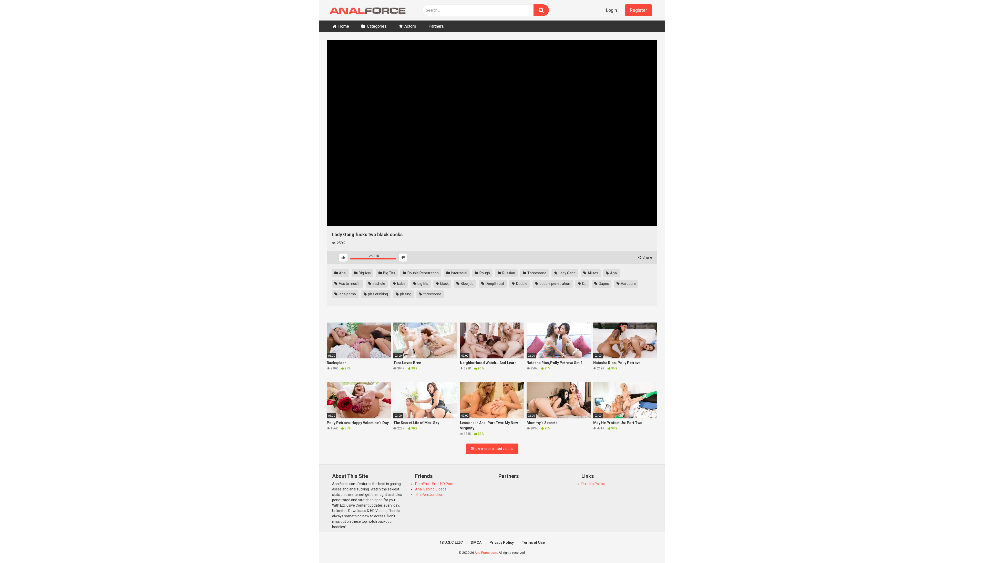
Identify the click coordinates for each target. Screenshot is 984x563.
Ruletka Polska (593, 484)
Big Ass (364, 273)
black (444, 284)
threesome (432, 294)
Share (647, 257)
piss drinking (377, 294)
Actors (410, 26)
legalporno (347, 294)
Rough (484, 273)
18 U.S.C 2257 (451, 542)
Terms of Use (533, 542)
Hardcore (628, 284)
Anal (342, 273)
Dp (584, 284)
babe (400, 284)
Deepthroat (494, 284)
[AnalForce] (366, 10)
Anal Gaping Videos (430, 489)
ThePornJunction (429, 494)
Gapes (603, 284)
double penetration (554, 284)
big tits (422, 284)
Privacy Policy (501, 542)
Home (343, 26)
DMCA (476, 542)
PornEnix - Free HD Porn (434, 484)
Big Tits (388, 273)
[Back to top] (967, 547)
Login (611, 10)
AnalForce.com (486, 553)
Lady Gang (567, 273)
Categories (377, 26)
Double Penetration (423, 273)
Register (638, 10)
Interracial (458, 273)
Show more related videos (492, 449)
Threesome (536, 273)
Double (521, 284)
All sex (592, 273)
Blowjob (467, 284)
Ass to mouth (349, 284)
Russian (508, 273)
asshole (378, 284)
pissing (405, 294)
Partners (436, 26)
